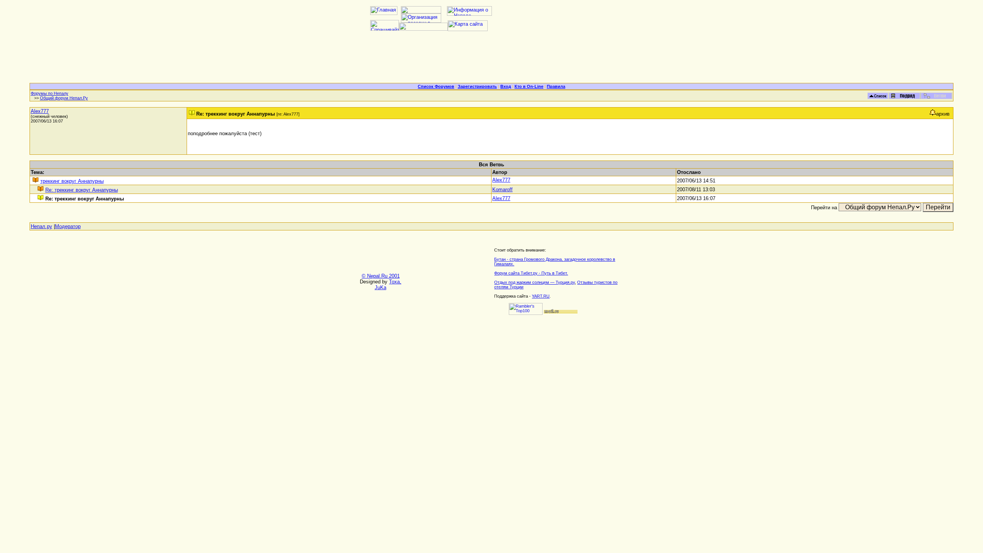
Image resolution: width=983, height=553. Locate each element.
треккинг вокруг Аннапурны (72, 181)
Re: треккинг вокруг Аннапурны (81, 190)
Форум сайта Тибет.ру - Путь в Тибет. (531, 273)
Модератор (68, 226)
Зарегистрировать (477, 86)
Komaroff (502, 189)
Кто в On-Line (529, 86)
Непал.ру (41, 226)
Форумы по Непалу (49, 93)
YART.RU (540, 296)
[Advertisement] (491, 60)
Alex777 (40, 111)
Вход (505, 86)
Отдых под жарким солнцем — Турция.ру (534, 282)
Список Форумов (436, 86)
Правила (556, 86)
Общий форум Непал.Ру (64, 98)
